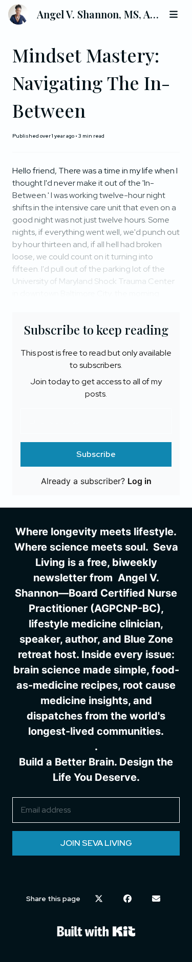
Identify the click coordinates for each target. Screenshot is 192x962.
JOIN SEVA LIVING (96, 843)
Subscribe (96, 454)
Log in (139, 481)
